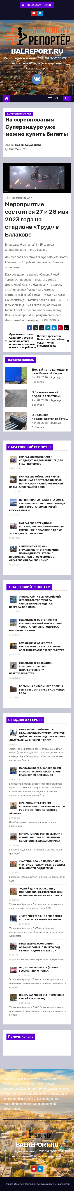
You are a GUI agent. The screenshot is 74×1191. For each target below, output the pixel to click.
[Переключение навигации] (50, 98)
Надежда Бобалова (28, 145)
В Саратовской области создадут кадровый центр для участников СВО (41, 460)
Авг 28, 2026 (40, 400)
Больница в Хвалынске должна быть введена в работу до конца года (41, 689)
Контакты (30, 1184)
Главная (8, 1184)
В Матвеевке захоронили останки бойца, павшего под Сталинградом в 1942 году (39, 947)
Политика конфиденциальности (52, 1184)
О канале (19, 1184)
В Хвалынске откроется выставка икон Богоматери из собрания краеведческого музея (41, 647)
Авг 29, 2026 (40, 377)
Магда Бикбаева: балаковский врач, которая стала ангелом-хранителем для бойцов (40, 771)
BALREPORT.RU (37, 51)
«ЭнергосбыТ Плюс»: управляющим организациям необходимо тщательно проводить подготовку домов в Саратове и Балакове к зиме (35, 553)
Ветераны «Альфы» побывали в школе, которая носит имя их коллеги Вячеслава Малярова (40, 837)
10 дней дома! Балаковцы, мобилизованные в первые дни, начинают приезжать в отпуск (41, 892)
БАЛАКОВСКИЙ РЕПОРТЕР (19, 114)
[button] (58, 98)
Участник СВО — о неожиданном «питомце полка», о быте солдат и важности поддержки (42, 865)
